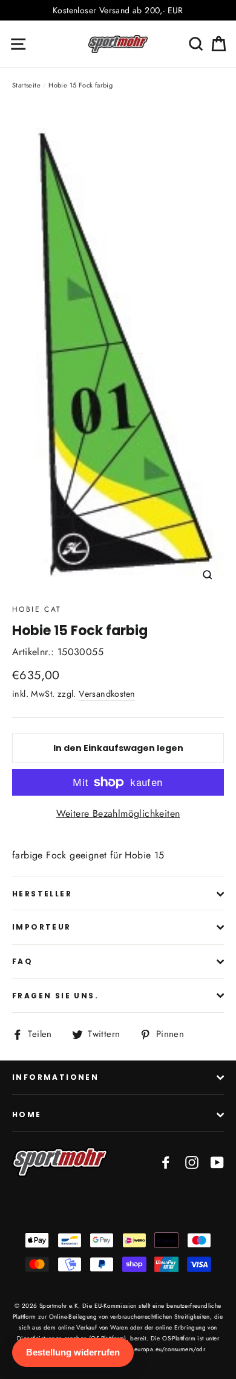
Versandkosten (107, 694)
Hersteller (42, 894)
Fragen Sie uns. (55, 996)
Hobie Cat (37, 609)
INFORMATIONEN (55, 1077)
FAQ (22, 961)
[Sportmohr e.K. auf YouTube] (217, 1162)
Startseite (26, 85)
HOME (27, 1114)
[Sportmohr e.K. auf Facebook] (165, 1162)
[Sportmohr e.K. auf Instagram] (191, 1162)
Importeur (41, 927)
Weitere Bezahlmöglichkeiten (118, 813)
